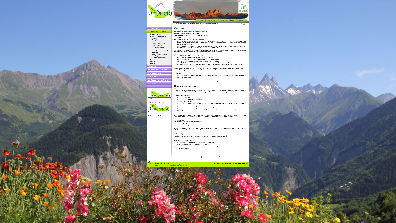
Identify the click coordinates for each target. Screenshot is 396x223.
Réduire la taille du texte (241, 24)
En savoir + (151, 100)
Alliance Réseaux (243, 166)
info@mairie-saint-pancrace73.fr (178, 165)
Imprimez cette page (244, 24)
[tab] (159, 28)
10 (219, 156)
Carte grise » (243, 156)
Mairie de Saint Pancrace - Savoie (160, 12)
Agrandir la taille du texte (239, 24)
